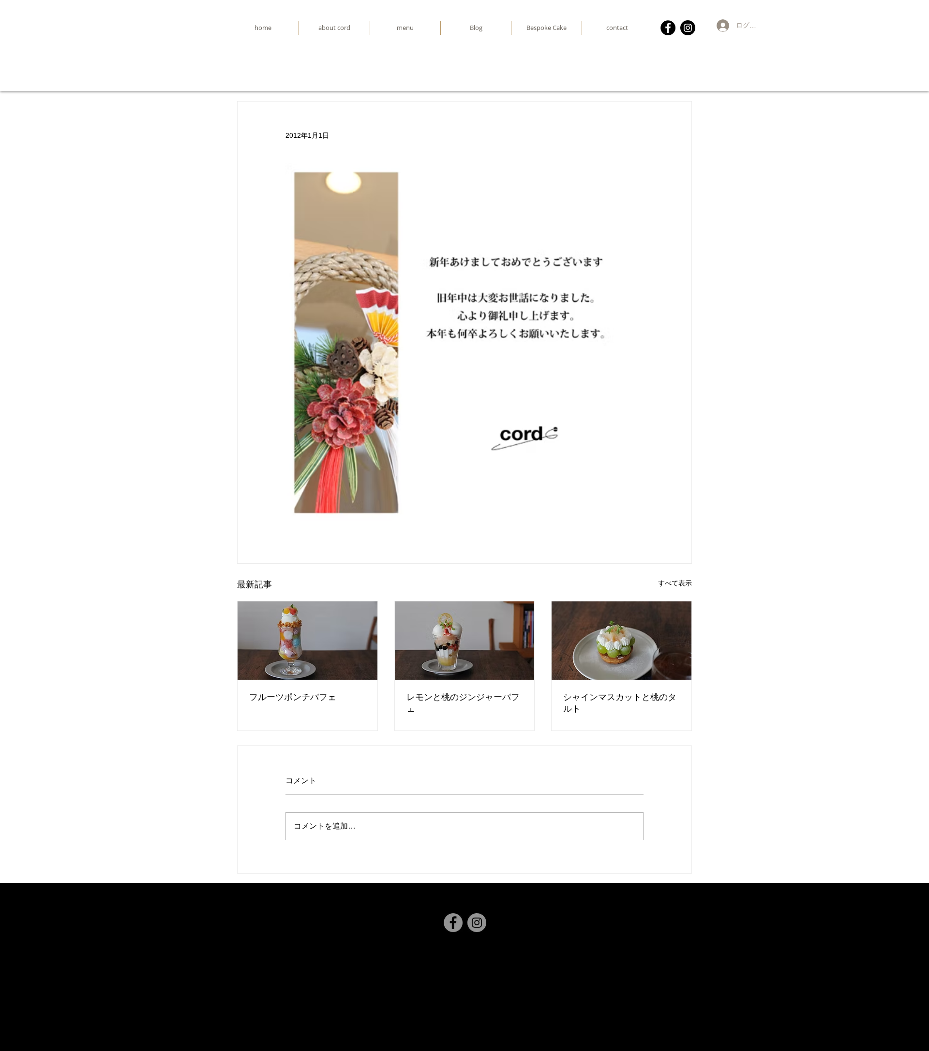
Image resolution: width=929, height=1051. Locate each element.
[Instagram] (687, 27)
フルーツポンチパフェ (292, 697)
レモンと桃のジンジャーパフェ (463, 703)
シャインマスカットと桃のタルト (619, 703)
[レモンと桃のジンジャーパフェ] (465, 640)
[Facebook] (667, 27)
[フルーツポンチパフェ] (307, 640)
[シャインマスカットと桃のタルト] (621, 640)
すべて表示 (675, 583)
